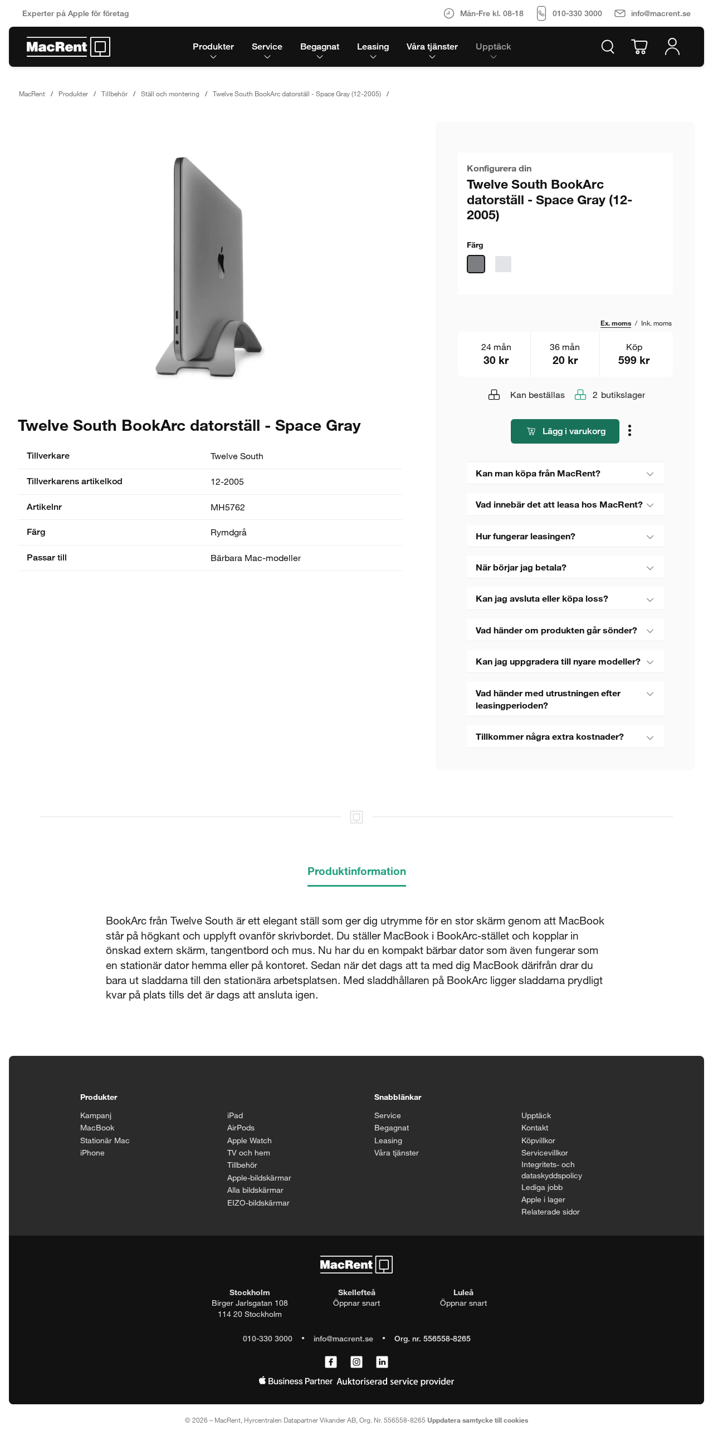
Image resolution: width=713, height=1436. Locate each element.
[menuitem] (213, 47)
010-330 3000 (267, 1338)
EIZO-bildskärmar (258, 1202)
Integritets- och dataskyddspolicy (551, 1169)
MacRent (32, 93)
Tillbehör (114, 93)
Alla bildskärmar (255, 1189)
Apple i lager (543, 1199)
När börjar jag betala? (521, 567)
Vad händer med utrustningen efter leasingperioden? (548, 698)
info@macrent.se (343, 1338)
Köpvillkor (538, 1140)
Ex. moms (615, 322)
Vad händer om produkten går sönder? (556, 629)
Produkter (73, 93)
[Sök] (608, 47)
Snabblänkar (397, 1096)
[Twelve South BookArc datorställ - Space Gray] (210, 268)
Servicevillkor (544, 1152)
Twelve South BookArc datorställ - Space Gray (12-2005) (297, 93)
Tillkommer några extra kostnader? (550, 736)
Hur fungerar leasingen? (525, 535)
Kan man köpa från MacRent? (538, 473)
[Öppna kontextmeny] (630, 431)
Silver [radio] (503, 264)
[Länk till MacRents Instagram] (356, 1362)
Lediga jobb (542, 1187)
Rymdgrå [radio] (476, 264)
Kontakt (534, 1127)
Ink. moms (656, 322)
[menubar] (352, 47)
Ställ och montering (170, 93)
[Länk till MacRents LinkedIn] (382, 1362)
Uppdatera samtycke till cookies (477, 1419)
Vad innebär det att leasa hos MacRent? (559, 504)
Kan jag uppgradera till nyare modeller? (558, 661)
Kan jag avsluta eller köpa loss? (542, 598)
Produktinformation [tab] (356, 870)
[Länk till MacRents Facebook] (331, 1362)
